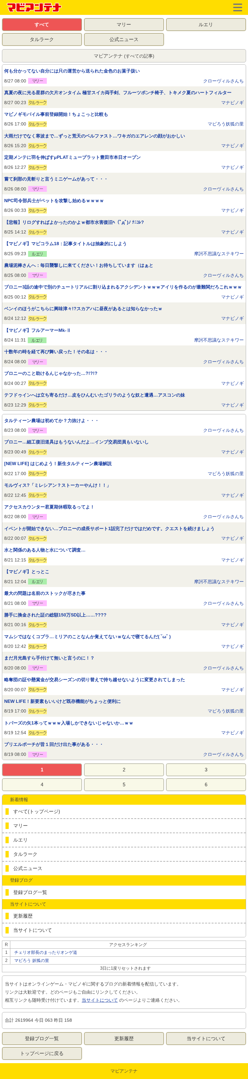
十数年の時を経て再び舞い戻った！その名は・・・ (56, 351)
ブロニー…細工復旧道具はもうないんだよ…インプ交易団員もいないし (76, 441)
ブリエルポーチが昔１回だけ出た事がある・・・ (54, 744)
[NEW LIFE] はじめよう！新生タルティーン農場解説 (58, 463)
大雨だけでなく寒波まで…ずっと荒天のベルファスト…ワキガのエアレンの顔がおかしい (94, 135)
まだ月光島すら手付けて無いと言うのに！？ (49, 657)
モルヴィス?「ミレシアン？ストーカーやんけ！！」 (57, 485)
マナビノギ (232, 102)
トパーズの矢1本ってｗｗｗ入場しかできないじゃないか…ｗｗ (68, 722)
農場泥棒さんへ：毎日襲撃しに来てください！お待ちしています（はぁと (78, 265)
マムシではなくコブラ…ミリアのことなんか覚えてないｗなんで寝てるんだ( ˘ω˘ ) (87, 636)
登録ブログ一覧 (30, 892)
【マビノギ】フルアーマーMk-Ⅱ (37, 330)
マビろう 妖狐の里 (31, 960)
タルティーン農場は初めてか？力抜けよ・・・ (51, 420)
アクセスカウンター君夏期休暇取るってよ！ (49, 506)
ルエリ (206, 24)
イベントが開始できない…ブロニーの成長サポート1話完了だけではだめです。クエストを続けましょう (109, 528)
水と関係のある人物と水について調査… (45, 549)
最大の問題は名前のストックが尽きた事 (45, 593)
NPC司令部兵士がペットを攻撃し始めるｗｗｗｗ (54, 200)
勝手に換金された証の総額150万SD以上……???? (55, 614)
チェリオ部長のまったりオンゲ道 (45, 952)
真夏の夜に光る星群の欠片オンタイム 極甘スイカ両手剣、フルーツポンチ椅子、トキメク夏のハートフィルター (118, 92)
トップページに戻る (42, 1053)
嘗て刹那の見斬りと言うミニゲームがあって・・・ (56, 178)
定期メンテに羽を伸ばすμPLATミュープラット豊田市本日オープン (72, 157)
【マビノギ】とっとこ (26, 571)
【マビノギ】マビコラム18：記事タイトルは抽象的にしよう (65, 243)
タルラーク (42, 39)
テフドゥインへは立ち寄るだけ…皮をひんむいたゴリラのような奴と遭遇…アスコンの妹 (94, 395)
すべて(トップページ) (36, 811)
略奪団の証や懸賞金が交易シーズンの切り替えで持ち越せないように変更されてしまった (94, 679)
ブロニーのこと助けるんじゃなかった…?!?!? (51, 373)
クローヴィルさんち (223, 80)
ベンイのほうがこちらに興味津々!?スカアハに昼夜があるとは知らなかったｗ (83, 308)
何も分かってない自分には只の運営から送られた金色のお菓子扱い (72, 70)
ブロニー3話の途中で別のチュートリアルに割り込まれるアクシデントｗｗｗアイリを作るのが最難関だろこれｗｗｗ (123, 286)
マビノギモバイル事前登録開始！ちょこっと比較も (56, 114)
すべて (42, 24)
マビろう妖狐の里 (226, 123)
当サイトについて (32, 930)
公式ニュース (124, 39)
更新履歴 (23, 916)
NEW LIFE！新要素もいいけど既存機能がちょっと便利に (62, 701)
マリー (124, 24)
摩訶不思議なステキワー (219, 253)
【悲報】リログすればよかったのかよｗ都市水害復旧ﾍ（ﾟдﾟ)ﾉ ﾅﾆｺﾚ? (74, 222)
